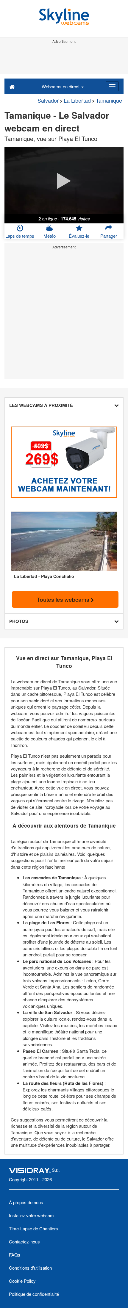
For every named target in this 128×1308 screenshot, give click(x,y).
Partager (108, 236)
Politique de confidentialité (34, 1294)
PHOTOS (18, 621)
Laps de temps (19, 236)
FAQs (14, 1254)
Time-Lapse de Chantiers (33, 1228)
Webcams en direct (61, 86)
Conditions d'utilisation (30, 1268)
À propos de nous (26, 1202)
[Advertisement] (64, 59)
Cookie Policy (22, 1281)
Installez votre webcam (31, 1215)
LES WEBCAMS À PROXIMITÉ (41, 405)
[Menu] (112, 86)
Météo (49, 236)
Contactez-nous (24, 1241)
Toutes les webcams (64, 599)
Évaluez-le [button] (79, 236)
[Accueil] (12, 86)
